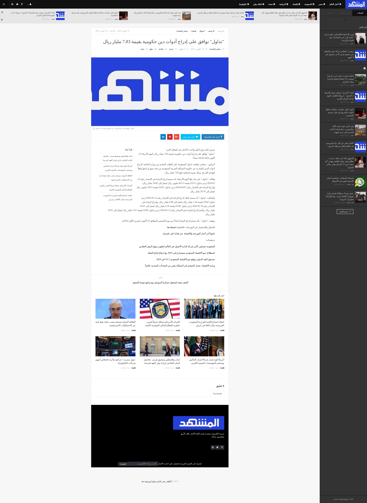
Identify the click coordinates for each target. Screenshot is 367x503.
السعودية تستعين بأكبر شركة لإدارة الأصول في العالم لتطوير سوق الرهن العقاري (177, 246)
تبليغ (151, 49)
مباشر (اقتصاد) (182, 31)
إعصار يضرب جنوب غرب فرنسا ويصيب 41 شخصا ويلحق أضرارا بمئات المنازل (340, 79)
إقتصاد (295, 4)
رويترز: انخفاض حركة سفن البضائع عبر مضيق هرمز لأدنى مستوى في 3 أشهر (339, 54)
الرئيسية (221, 31)
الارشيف (211, 31)
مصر (321, 4)
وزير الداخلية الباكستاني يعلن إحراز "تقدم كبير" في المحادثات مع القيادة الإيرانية (339, 37)
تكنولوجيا (243, 4)
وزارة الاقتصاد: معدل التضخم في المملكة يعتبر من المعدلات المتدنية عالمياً (180, 265)
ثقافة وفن (257, 4)
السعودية (308, 4)
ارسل (171, 49)
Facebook (217, 393)
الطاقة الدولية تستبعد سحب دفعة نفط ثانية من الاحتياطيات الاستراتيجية (115, 178)
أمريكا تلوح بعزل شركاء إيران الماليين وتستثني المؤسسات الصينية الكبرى (117, 168)
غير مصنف (350, 184)
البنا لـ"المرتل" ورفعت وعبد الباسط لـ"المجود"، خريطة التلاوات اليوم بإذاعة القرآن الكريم (339, 96)
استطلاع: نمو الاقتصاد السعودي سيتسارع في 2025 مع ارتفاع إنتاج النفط (181, 253)
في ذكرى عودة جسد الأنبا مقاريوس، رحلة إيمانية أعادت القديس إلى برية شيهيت (341, 129)
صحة (271, 4)
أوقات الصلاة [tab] (345, 13)
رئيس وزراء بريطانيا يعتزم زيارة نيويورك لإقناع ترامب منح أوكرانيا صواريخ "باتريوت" (340, 196)
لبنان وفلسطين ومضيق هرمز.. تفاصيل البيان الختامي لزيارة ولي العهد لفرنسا (117, 158)
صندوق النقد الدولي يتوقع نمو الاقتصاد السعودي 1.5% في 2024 (185, 259)
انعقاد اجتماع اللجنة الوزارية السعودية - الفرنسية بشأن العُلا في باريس (117, 197)
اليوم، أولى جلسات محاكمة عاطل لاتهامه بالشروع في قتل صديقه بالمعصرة (339, 112)
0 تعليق (182, 49)
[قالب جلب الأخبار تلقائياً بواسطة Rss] (157, 481)
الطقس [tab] (330, 13)
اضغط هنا (171, 227)
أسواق (202, 31)
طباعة (161, 49)
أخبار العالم (334, 4)
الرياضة (282, 4)
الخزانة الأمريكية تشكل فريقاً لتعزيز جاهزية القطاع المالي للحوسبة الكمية (115, 187)
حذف (142, 49)
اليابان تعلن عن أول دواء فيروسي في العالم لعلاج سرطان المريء (220, 13)
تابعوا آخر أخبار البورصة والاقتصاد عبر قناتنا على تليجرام (189, 233)
